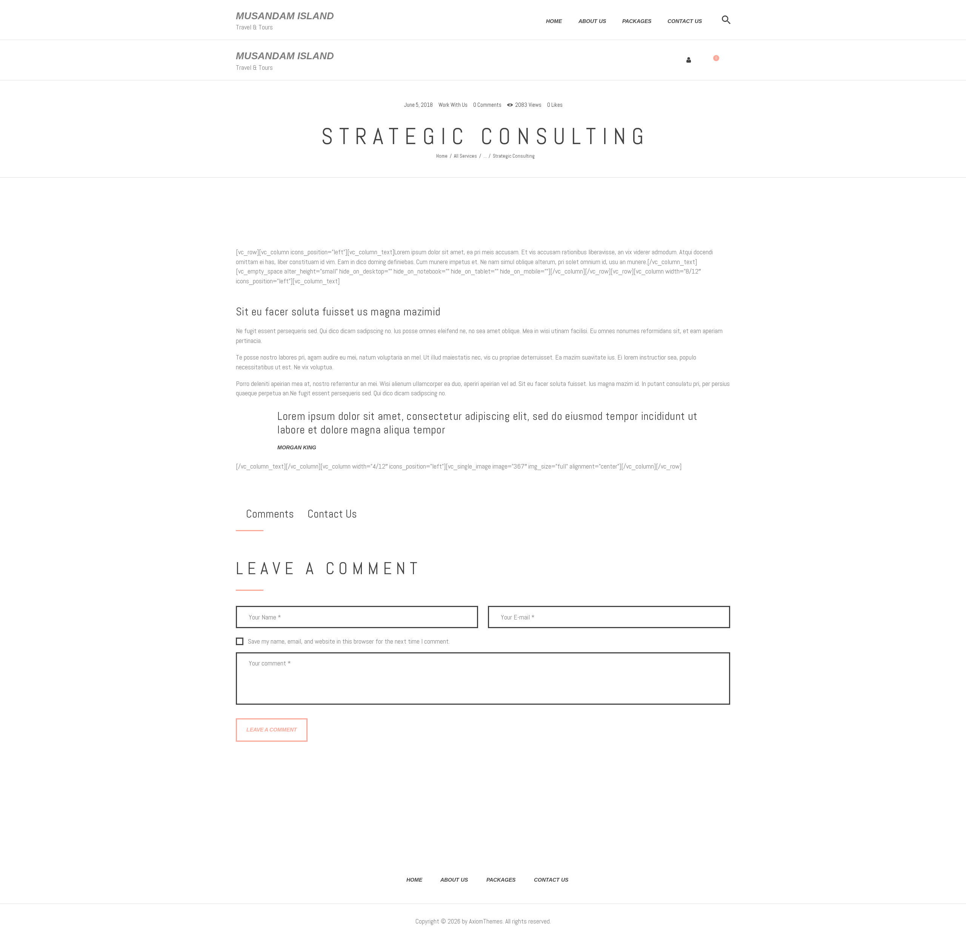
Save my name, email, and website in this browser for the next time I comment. (349, 641)
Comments (270, 514)
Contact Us (332, 514)
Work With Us (453, 104)
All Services (465, 156)
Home (442, 156)
